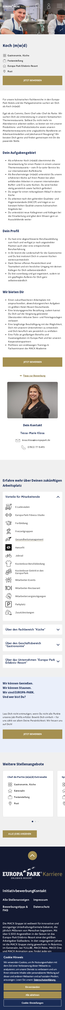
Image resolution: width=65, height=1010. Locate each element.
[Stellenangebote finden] (38, 6)
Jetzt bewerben (32, 80)
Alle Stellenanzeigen (16, 899)
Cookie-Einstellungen (33, 1002)
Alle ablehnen (33, 994)
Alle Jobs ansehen (19, 833)
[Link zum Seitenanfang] (32, 855)
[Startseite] (16, 5)
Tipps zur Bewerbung (34, 375)
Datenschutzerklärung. (45, 979)
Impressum (40, 899)
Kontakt (39, 891)
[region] (32, 981)
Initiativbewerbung (18, 891)
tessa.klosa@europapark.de (36, 440)
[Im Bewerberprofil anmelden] (48, 6)
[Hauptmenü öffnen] (59, 6)
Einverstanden (32, 986)
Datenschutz (41, 906)
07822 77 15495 (36, 447)
